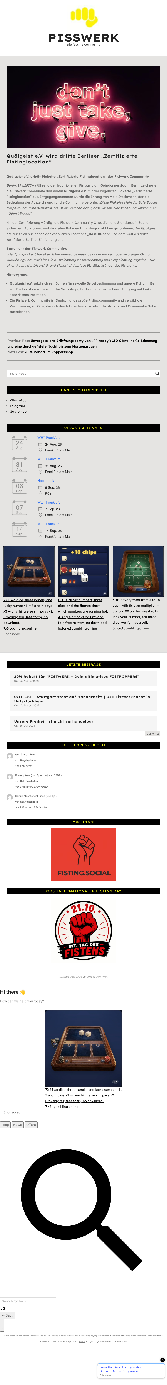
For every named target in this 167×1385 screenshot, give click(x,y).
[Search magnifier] (157, 373)
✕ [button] (163, 4)
